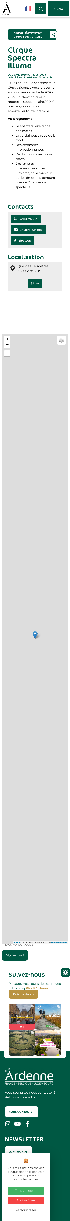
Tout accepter (26, 1190)
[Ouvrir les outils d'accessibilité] (65, 972)
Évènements (33, 32)
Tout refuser (26, 1200)
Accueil (18, 32)
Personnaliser (25, 1210)
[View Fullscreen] (7, 353)
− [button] (7, 344)
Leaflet (17, 942)
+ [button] (7, 338)
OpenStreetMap (59, 942)
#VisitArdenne (37, 988)
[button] (26, 219)
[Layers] (61, 340)
